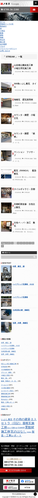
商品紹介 (3, 26)
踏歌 (1, 35)
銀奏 (1, 33)
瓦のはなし (30, 232)
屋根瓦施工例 (5, 393)
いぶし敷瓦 (6, 419)
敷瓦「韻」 (33, 90)
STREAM (27, 71)
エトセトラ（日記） (7, 391)
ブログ (2, 46)
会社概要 (3, 44)
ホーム (2, 22)
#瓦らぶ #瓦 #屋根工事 (8, 364)
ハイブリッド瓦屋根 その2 (23, 284)
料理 (16, 428)
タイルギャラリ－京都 (24, 189)
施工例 (2, 42)
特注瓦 (2, 40)
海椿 (1, 37)
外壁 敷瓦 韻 (18, 266)
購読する (7, 252)
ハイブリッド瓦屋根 (20, 297)
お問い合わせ (5, 51)
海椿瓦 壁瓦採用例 (23, 99)
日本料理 (21, 428)
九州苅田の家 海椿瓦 (21, 310)
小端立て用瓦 (5, 375)
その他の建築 (5, 388)
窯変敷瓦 (29, 432)
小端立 (2, 31)
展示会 (9, 428)
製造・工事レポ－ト (7, 402)
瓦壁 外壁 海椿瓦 (20, 323)
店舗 (13, 428)
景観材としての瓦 (7, 24)
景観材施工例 (5, 396)
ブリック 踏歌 (7, 372)
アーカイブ (4, 385)
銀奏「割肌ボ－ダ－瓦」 (9, 381)
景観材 (16, 105)
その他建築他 (5, 369)
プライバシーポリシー (8, 49)
